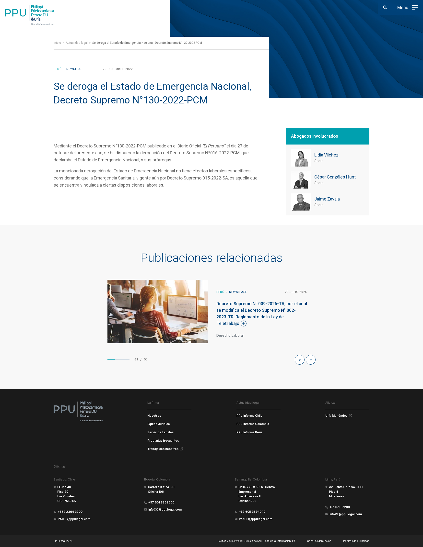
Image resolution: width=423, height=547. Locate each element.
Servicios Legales (160, 432)
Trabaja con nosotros (162, 449)
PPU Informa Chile (249, 415)
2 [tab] (118, 359)
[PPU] (29, 15)
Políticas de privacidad (356, 541)
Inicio (57, 43)
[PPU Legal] (78, 411)
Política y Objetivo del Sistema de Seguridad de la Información (254, 541)
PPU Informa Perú (249, 432)
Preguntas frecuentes (163, 440)
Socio (319, 183)
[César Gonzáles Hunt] (301, 180)
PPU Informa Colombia (252, 424)
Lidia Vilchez (326, 154)
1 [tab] (111, 359)
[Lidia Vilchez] (301, 158)
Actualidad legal (77, 43)
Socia (318, 161)
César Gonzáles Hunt (335, 176)
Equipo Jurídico (158, 424)
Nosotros (154, 415)
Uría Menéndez (336, 415)
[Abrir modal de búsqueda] (385, 7)
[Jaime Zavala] (301, 202)
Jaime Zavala (327, 198)
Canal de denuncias (319, 541)
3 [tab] (125, 359)
